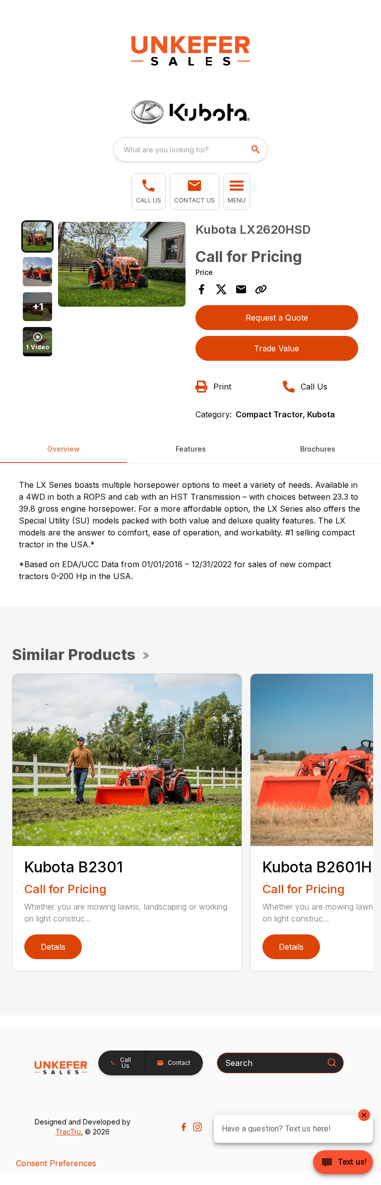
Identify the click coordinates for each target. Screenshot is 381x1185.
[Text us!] (343, 1163)
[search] (256, 149)
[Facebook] (184, 1127)
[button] (148, 191)
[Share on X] (221, 289)
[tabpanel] (122, 266)
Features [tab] (191, 449)
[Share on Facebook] (201, 289)
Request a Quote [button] (277, 318)
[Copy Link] (261, 289)
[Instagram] (197, 1127)
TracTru (68, 1131)
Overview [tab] (63, 449)
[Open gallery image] (122, 264)
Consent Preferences (56, 1163)
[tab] (37, 236)
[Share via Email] (241, 289)
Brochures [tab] (317, 449)
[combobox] (190, 149)
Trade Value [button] (276, 348)
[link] (194, 191)
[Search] (332, 1062)
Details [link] (53, 947)
